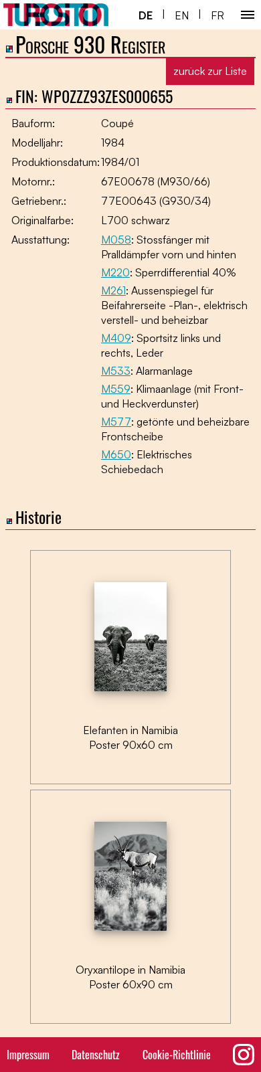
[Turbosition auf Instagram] (243, 1054)
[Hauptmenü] (247, 15)
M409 (116, 338)
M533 (115, 370)
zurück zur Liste (210, 71)
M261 (113, 290)
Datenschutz (96, 1055)
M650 (116, 454)
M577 (116, 421)
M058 (116, 239)
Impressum (28, 1055)
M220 (115, 272)
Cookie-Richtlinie (177, 1055)
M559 (115, 388)
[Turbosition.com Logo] (56, 14)
